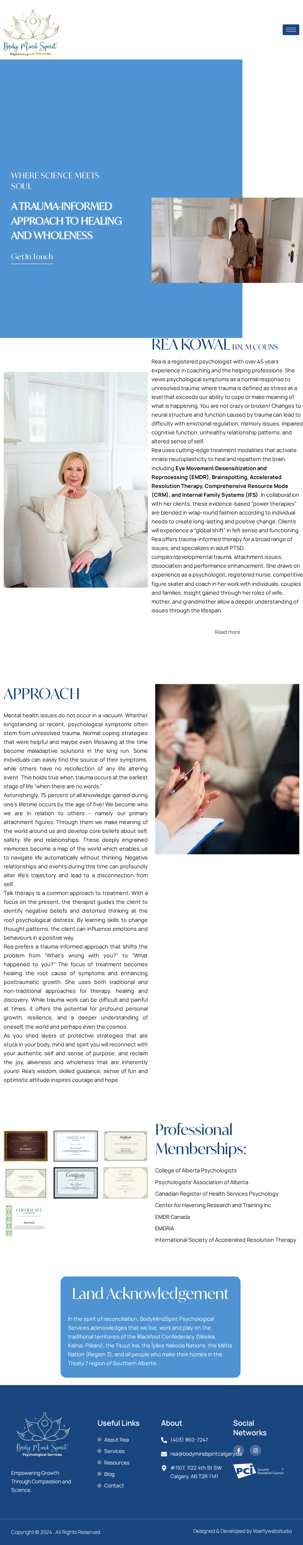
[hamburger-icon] (291, 29)
